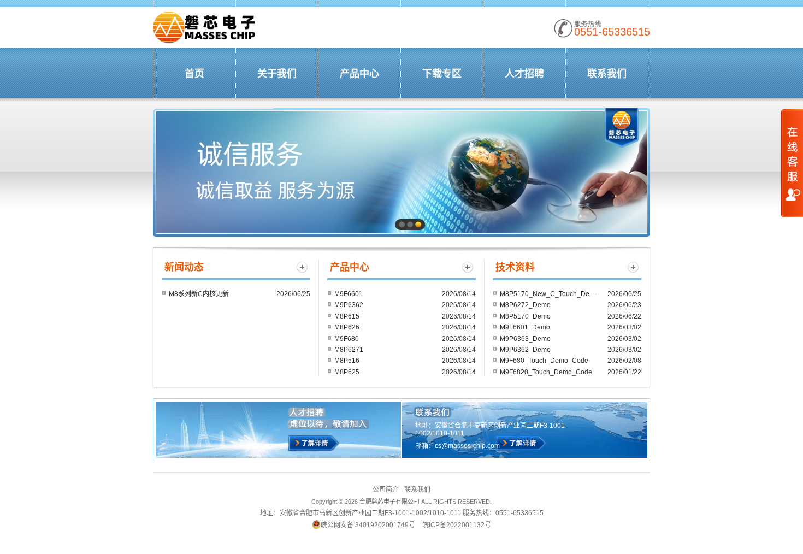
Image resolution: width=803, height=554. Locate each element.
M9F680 (346, 339)
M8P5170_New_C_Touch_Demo (549, 294)
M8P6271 (348, 349)
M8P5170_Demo (525, 316)
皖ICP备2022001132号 (456, 525)
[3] (418, 224)
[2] (410, 224)
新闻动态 (184, 267)
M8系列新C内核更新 (199, 294)
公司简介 (386, 489)
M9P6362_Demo (525, 349)
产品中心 (359, 73)
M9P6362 (348, 305)
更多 (302, 267)
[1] (402, 224)
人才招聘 (524, 73)
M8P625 (346, 372)
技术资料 (515, 267)
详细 (520, 443)
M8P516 (346, 360)
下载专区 (442, 73)
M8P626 (346, 327)
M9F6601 (348, 294)
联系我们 (607, 73)
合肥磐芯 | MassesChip (204, 28)
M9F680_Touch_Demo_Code (544, 360)
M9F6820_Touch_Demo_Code (546, 372)
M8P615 (346, 316)
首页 (194, 73)
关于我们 (277, 73)
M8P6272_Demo (525, 305)
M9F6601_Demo (525, 327)
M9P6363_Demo (525, 339)
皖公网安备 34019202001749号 (368, 525)
